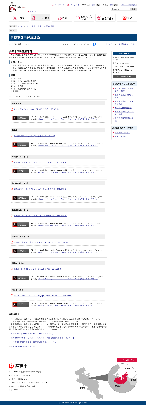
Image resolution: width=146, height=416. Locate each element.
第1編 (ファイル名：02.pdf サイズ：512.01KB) (34, 136)
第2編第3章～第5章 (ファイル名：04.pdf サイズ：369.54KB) (40, 189)
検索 (133, 9)
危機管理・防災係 (122, 133)
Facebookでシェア (104, 44)
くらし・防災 (30, 26)
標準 (93, 5)
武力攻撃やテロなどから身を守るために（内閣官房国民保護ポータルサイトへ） (45, 338)
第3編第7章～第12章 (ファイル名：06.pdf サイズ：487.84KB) (41, 242)
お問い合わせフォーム (124, 76)
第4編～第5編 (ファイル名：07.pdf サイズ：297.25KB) (38, 269)
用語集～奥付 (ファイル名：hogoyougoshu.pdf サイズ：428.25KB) (43, 296)
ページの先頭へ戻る (126, 360)
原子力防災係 (120, 136)
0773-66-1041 (20, 390)
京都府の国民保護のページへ (23, 346)
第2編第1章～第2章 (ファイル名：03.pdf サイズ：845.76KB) (40, 162)
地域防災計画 (49, 26)
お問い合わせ (74, 5)
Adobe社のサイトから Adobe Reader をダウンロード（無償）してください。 (68, 119)
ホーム (20, 26)
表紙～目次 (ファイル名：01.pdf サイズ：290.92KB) (36, 109)
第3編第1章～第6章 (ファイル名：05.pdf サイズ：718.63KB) (40, 216)
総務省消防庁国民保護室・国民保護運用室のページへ (33, 342)
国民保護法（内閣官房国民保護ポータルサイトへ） (32, 334)
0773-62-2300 (20, 375)
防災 (39, 26)
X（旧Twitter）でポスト (128, 44)
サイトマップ (59, 5)
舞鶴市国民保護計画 (123, 108)
